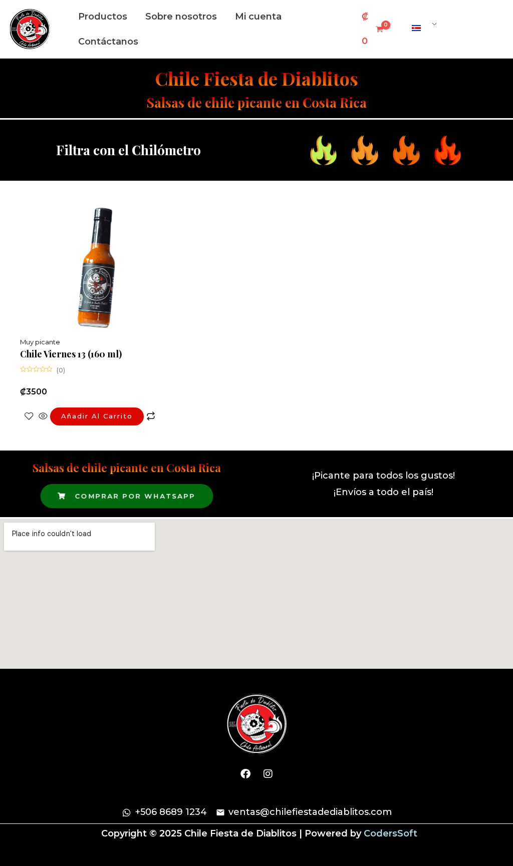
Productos (102, 16)
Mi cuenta (258, 16)
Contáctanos (108, 41)
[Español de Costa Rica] (420, 28)
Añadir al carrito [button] (97, 416)
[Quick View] (43, 415)
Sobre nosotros (181, 16)
